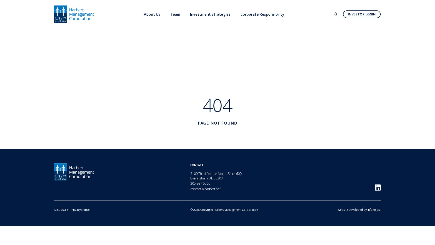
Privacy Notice (81, 210)
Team (175, 14)
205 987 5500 (200, 183)
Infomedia (374, 210)
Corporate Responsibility (262, 14)
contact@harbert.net (205, 189)
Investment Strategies (210, 14)
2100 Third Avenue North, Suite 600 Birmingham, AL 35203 (216, 176)
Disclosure (61, 210)
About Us (152, 14)
